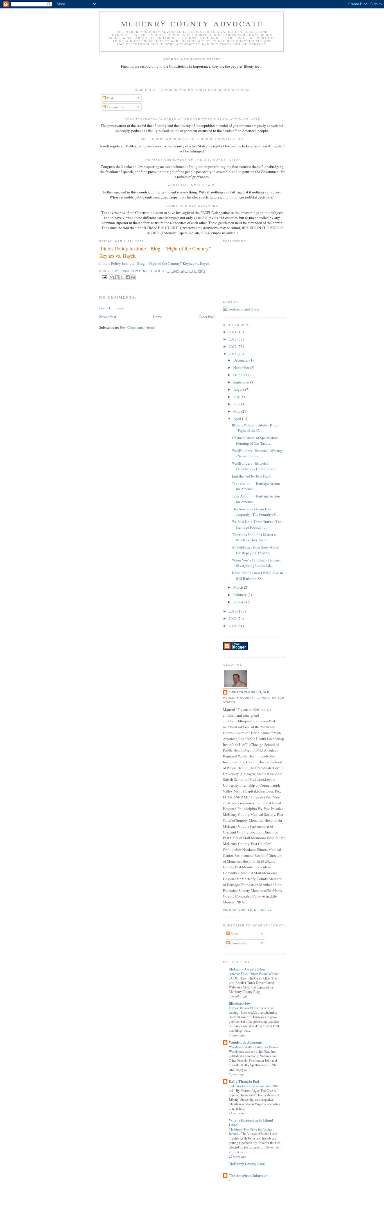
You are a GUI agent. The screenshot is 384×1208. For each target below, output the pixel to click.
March (238, 587)
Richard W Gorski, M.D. (249, 692)
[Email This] (111, 277)
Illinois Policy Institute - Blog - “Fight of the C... (255, 428)
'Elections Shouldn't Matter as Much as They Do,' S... (254, 537)
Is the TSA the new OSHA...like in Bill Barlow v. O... (257, 575)
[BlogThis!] (117, 277)
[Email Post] (104, 276)
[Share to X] (122, 277)
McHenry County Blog (247, 969)
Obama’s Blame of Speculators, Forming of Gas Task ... (255, 440)
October (239, 374)
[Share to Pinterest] (133, 277)
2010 (233, 611)
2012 (233, 346)
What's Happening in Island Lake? (251, 1122)
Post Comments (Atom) (137, 327)
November (241, 367)
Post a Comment (111, 307)
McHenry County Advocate (192, 23)
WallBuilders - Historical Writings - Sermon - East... (257, 453)
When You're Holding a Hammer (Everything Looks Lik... (256, 563)
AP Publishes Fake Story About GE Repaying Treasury (255, 550)
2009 (233, 618)
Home (157, 316)
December (241, 360)
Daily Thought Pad (244, 1081)
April (237, 418)
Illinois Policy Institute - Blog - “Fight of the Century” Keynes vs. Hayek (155, 252)
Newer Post (107, 316)
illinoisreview (239, 1003)
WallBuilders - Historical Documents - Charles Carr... (254, 466)
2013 (233, 339)
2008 (233, 625)
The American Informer (248, 1175)
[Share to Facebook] (127, 277)
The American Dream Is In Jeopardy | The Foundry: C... (255, 511)
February (240, 594)
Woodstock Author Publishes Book (253, 1047)
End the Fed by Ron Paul (251, 476)
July (237, 396)
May (237, 411)
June (237, 404)
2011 (233, 353)
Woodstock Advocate (245, 1042)
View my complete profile (247, 909)
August (239, 389)
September (241, 382)
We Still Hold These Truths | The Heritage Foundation (256, 524)
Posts (110, 98)
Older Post (206, 316)
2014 (233, 331)
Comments (114, 106)
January (239, 601)
